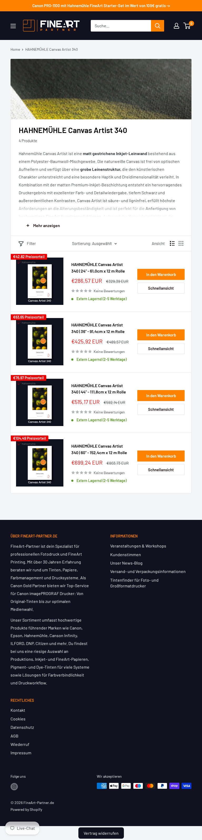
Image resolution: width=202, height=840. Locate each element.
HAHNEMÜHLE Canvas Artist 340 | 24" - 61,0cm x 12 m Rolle (98, 267)
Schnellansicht (161, 288)
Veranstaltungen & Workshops (138, 545)
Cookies (18, 718)
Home (15, 49)
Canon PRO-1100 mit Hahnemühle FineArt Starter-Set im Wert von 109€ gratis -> (101, 5)
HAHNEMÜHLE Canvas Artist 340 (51, 49)
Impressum (21, 752)
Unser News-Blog (126, 562)
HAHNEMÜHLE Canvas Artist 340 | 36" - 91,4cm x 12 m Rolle (98, 328)
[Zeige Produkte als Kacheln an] (181, 243)
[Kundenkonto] (176, 26)
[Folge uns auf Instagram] (14, 786)
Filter (31, 243)
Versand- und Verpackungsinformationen (148, 571)
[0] (187, 26)
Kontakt (18, 710)
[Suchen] (157, 26)
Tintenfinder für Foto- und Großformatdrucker (134, 582)
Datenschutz (22, 727)
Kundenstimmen (125, 554)
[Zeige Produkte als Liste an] (172, 243)
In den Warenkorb (161, 274)
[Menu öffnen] (13, 26)
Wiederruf (20, 744)
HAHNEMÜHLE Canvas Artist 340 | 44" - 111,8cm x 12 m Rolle (98, 389)
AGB (14, 735)
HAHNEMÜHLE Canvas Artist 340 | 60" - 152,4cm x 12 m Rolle (99, 449)
